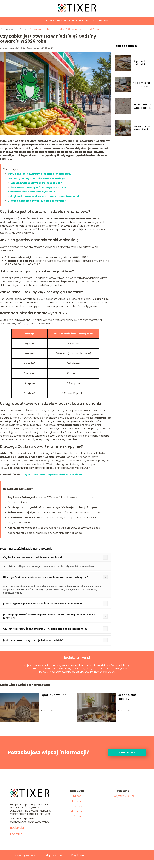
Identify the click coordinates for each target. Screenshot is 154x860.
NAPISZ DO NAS (127, 752)
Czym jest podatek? (139, 62)
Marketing (76, 20)
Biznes (50, 20)
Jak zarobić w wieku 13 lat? (141, 128)
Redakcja (17, 828)
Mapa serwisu (54, 855)
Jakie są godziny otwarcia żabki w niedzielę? (36, 178)
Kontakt (16, 834)
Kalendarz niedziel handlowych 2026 (31, 191)
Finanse (61, 20)
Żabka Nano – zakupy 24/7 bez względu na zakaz (38, 187)
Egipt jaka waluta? (54, 695)
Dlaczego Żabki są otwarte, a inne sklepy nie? (37, 201)
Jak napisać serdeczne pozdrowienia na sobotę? (130, 697)
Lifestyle (102, 20)
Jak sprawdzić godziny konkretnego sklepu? (36, 182)
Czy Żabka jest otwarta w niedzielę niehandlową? (39, 174)
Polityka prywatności (24, 855)
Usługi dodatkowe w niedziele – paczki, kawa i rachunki (43, 196)
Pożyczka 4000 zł (123, 796)
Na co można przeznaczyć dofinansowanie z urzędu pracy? (143, 84)
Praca (90, 20)
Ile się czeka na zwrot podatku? (143, 106)
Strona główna (9, 29)
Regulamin (77, 855)
